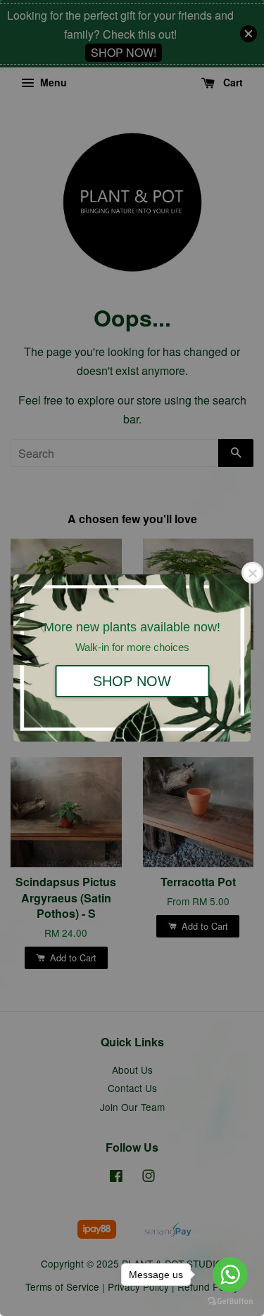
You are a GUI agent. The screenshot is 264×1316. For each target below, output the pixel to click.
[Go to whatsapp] (230, 1274)
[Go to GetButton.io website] (230, 1301)
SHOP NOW (132, 681)
